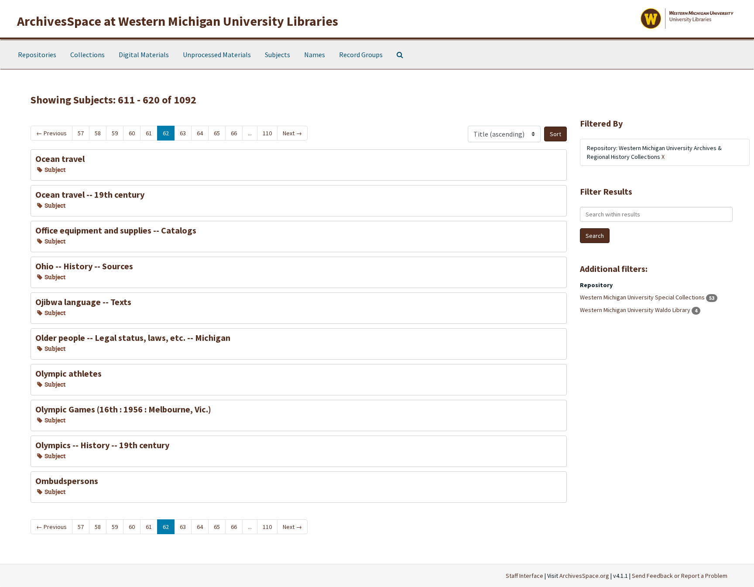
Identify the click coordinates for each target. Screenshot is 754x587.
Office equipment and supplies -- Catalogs (115, 230)
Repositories (37, 54)
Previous (51, 133)
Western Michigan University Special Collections (643, 297)
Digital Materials (144, 54)
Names (314, 54)
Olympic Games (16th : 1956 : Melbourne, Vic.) (123, 409)
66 (234, 133)
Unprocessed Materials (217, 54)
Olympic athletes (68, 373)
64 (200, 133)
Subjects (277, 54)
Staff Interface (524, 576)
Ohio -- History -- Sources (84, 266)
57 (81, 133)
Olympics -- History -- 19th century (102, 444)
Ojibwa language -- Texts (83, 301)
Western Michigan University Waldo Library (636, 310)
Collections (87, 54)
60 (132, 133)
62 (166, 133)
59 (115, 133)
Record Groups (361, 54)
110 (267, 133)
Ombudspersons (66, 480)
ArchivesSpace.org (584, 576)
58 (98, 133)
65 (217, 133)
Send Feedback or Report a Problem (679, 576)
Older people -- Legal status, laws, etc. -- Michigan (132, 337)
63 (183, 133)
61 (149, 133)
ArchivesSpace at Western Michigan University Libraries (177, 21)
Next (292, 133)
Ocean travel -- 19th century (89, 194)
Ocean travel (60, 158)
